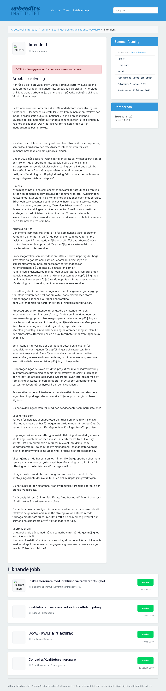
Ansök (145, 582)
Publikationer (81, 10)
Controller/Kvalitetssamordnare (52, 659)
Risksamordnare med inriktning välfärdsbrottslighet (67, 581)
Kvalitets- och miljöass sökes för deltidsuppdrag (65, 607)
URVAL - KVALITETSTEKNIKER (51, 633)
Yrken (66, 10)
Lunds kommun (139, 52)
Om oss (55, 10)
